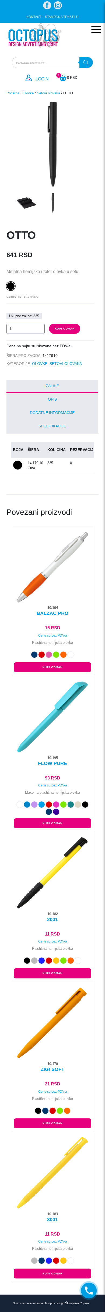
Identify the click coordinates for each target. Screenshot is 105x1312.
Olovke (28, 93)
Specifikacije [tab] (52, 426)
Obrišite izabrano (22, 296)
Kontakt (33, 17)
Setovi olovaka (48, 93)
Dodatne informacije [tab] (52, 413)
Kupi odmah (65, 328)
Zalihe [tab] (52, 386)
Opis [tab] (52, 399)
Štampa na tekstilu (62, 17)
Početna (12, 93)
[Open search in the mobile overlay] (52, 62)
